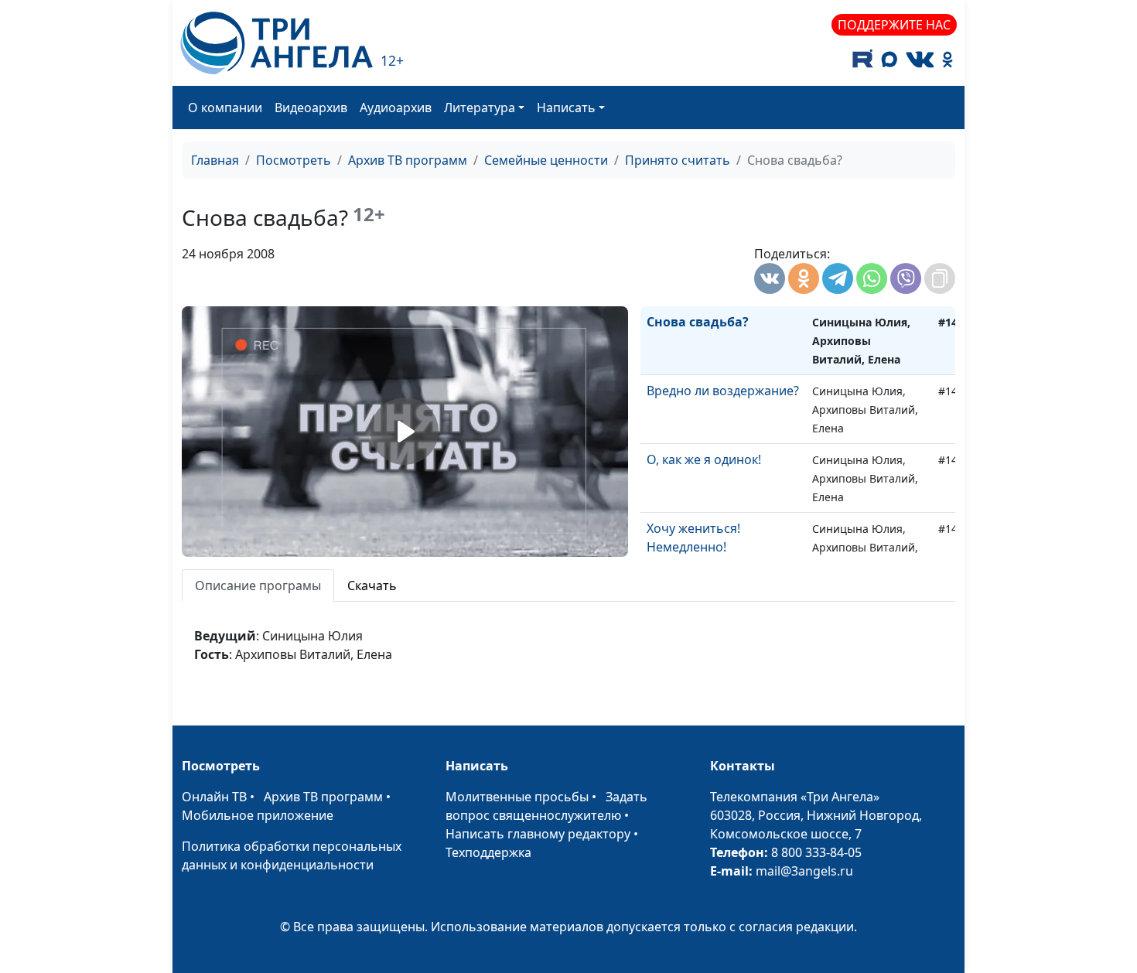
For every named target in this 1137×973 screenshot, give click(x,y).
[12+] (276, 43)
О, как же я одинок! (704, 459)
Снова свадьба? (698, 321)
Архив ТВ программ (407, 160)
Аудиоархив (396, 107)
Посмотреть (293, 160)
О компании (225, 107)
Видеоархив (311, 107)
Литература (479, 107)
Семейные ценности (546, 160)
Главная (215, 160)
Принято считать (677, 160)
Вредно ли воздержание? (723, 390)
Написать (566, 107)
